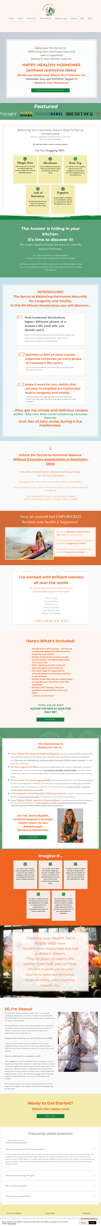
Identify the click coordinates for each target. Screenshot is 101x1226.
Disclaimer (86, 1213)
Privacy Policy (50, 1213)
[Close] (98, 1222)
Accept (92, 1223)
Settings (83, 1223)
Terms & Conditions (14, 1213)
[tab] (16, 1140)
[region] (25, 169)
